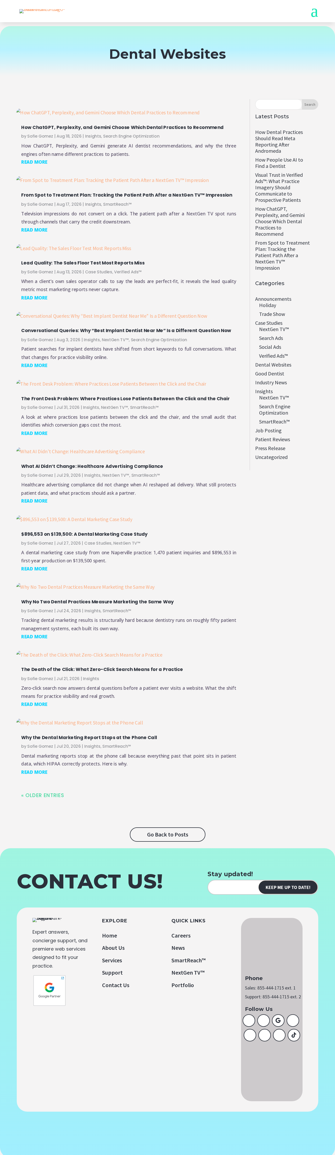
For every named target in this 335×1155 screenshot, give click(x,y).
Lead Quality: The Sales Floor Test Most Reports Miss (82, 263)
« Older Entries (42, 795)
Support (112, 972)
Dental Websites (273, 364)
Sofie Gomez (40, 136)
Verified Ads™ (128, 272)
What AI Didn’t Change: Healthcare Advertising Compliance (92, 466)
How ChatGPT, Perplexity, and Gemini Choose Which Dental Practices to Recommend (122, 127)
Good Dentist (269, 373)
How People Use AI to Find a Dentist (279, 162)
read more (34, 162)
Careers (181, 935)
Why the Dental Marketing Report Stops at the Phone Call (89, 737)
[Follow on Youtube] (250, 1035)
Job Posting (268, 430)
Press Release (270, 448)
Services (112, 960)
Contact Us (115, 985)
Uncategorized (271, 457)
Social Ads (270, 347)
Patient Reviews (272, 439)
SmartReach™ (117, 204)
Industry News (271, 382)
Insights (93, 136)
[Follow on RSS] (279, 1035)
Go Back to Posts (167, 834)
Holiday (267, 305)
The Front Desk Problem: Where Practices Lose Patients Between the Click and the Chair (125, 398)
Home (109, 935)
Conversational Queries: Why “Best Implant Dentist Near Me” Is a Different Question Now (126, 330)
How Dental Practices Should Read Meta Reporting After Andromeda (279, 141)
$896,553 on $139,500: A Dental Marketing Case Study (84, 534)
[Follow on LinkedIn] (293, 1020)
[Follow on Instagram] (264, 1035)
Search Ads (271, 338)
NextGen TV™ (115, 340)
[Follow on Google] (278, 1020)
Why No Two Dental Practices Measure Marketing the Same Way (97, 602)
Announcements (273, 299)
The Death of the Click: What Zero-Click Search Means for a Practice (102, 669)
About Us (113, 947)
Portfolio (182, 985)
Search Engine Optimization (131, 136)
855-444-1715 (270, 988)
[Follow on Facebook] (249, 1020)
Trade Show (272, 314)
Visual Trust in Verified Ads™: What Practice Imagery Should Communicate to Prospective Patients (279, 187)
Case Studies (98, 272)
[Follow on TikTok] (294, 1035)
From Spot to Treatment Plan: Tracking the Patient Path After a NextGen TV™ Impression (126, 195)
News (178, 947)
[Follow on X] (263, 1020)
